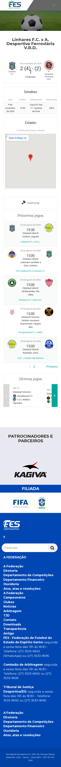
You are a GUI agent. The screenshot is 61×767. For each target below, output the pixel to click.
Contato (9, 620)
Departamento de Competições (28, 575)
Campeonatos (14, 597)
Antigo (8, 633)
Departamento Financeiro (23, 579)
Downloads (12, 624)
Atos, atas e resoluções (21, 588)
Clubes (8, 602)
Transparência (14, 629)
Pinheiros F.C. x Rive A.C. (30, 300)
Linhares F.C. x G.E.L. (30, 242)
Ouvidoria (11, 584)
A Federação (13, 566)
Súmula (33, 203)
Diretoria (10, 570)
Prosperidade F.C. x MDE (30, 332)
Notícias (9, 606)
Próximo (52, 366)
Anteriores (10, 366)
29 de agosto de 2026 (30, 251)
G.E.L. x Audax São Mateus (31, 358)
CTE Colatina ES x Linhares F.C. (30, 271)
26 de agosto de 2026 (30, 225)
